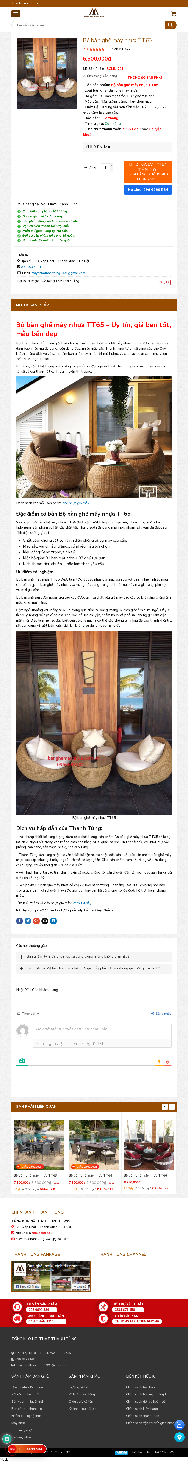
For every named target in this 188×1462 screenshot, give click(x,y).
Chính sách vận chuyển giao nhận (150, 1423)
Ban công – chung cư (26, 1409)
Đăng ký (164, 282)
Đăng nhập (163, 1013)
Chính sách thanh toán (142, 1416)
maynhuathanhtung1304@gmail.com (58, 273)
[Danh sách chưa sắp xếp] (69, 1044)
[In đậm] (37, 1044)
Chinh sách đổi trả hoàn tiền (146, 1401)
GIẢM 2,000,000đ (87, 1166)
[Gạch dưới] (50, 1044)
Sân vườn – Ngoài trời (27, 1401)
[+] (100, 1043)
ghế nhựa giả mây (75, 503)
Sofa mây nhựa (22, 1430)
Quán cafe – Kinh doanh (29, 1387)
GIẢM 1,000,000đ (32, 1166)
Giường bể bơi (79, 1387)
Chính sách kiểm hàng (142, 1409)
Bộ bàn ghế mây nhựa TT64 (90, 1176)
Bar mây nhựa (21, 1437)
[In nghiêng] (43, 1044)
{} (94, 1043)
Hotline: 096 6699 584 (148, 189)
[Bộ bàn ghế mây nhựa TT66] (149, 1144)
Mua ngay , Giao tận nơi (148, 171)
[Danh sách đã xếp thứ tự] (63, 1044)
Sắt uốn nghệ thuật (25, 1394)
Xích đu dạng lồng (82, 1394)
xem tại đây (82, 903)
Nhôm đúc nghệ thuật (27, 1416)
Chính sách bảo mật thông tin (147, 1394)
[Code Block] (82, 1044)
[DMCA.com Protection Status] (121, 1452)
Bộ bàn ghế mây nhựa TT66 (145, 1176)
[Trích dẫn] (75, 1044)
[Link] (88, 1044)
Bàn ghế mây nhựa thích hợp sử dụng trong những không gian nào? (78, 956)
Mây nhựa (18, 1423)
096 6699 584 (31, 267)
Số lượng (89, 167)
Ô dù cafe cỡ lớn (81, 1401)
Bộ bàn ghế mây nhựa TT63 (35, 1176)
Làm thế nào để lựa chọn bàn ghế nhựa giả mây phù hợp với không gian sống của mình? (93, 968)
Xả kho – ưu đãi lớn (83, 1409)
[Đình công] (56, 1044)
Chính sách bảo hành (141, 1387)
